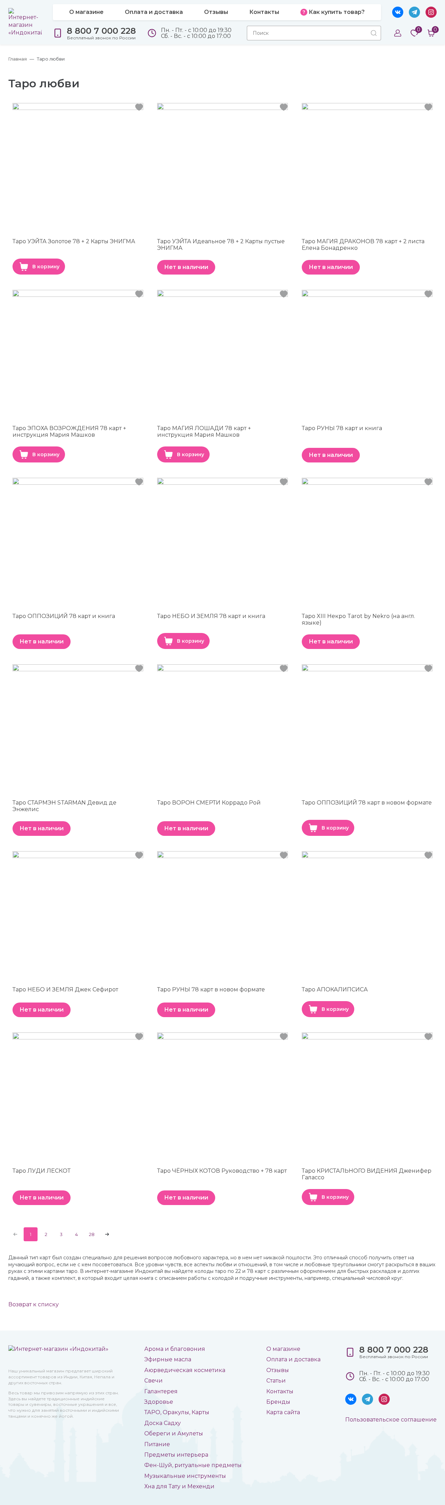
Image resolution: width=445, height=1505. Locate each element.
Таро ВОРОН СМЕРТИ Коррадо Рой (209, 802)
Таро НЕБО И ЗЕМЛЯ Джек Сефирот (65, 989)
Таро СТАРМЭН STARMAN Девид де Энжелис (64, 806)
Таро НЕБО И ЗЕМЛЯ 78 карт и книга (211, 616)
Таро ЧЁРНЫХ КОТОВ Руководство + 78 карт (222, 1170)
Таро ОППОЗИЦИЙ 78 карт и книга (64, 616)
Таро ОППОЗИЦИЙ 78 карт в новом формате (367, 802)
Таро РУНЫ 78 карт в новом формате (211, 989)
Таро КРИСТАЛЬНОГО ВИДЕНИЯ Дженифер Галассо (366, 1174)
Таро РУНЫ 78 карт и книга (342, 428)
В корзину (45, 266)
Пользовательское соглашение (391, 1419)
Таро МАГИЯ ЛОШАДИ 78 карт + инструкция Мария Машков (204, 431)
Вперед (107, 1234)
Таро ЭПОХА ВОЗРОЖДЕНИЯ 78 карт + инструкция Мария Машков (69, 431)
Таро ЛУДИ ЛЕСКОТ (42, 1170)
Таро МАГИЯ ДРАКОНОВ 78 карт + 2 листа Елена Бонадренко (363, 244)
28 (92, 1234)
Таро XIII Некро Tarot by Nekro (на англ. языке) (358, 619)
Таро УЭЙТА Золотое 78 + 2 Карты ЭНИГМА (74, 241)
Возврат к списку (33, 1304)
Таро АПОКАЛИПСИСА (335, 989)
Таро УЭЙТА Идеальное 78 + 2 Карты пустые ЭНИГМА (221, 244)
